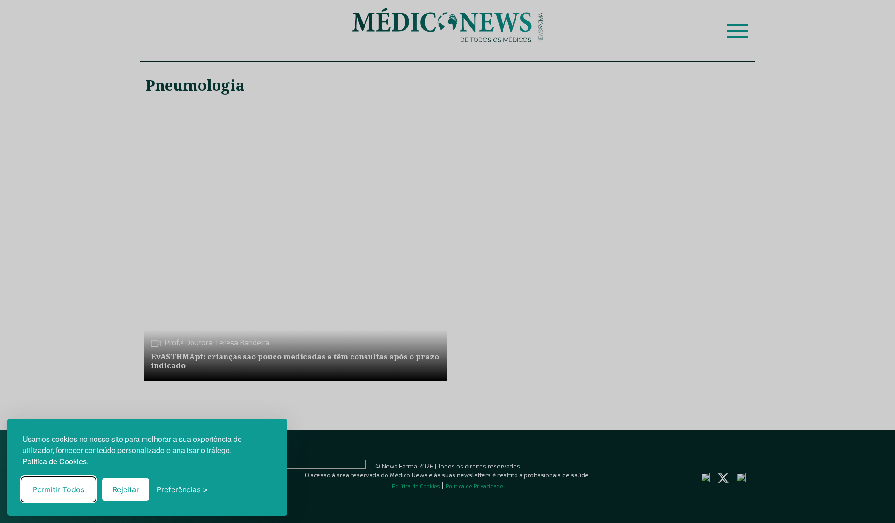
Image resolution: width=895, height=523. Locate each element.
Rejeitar (125, 489)
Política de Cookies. (55, 461)
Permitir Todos (58, 489)
